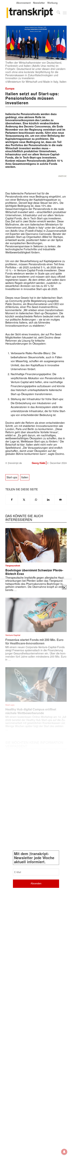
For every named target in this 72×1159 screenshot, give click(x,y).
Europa (9, 88)
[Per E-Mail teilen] (60, 499)
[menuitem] (23, 3)
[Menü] (65, 12)
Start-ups (11, 477)
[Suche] (56, 12)
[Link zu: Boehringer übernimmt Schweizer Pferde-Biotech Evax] (36, 545)
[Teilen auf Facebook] (12, 499)
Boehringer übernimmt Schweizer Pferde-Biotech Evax (34, 572)
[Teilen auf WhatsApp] (36, 499)
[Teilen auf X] (24, 499)
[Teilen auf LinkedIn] (48, 499)
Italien (24, 477)
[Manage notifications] (64, 1152)
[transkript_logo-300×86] (29, 12)
